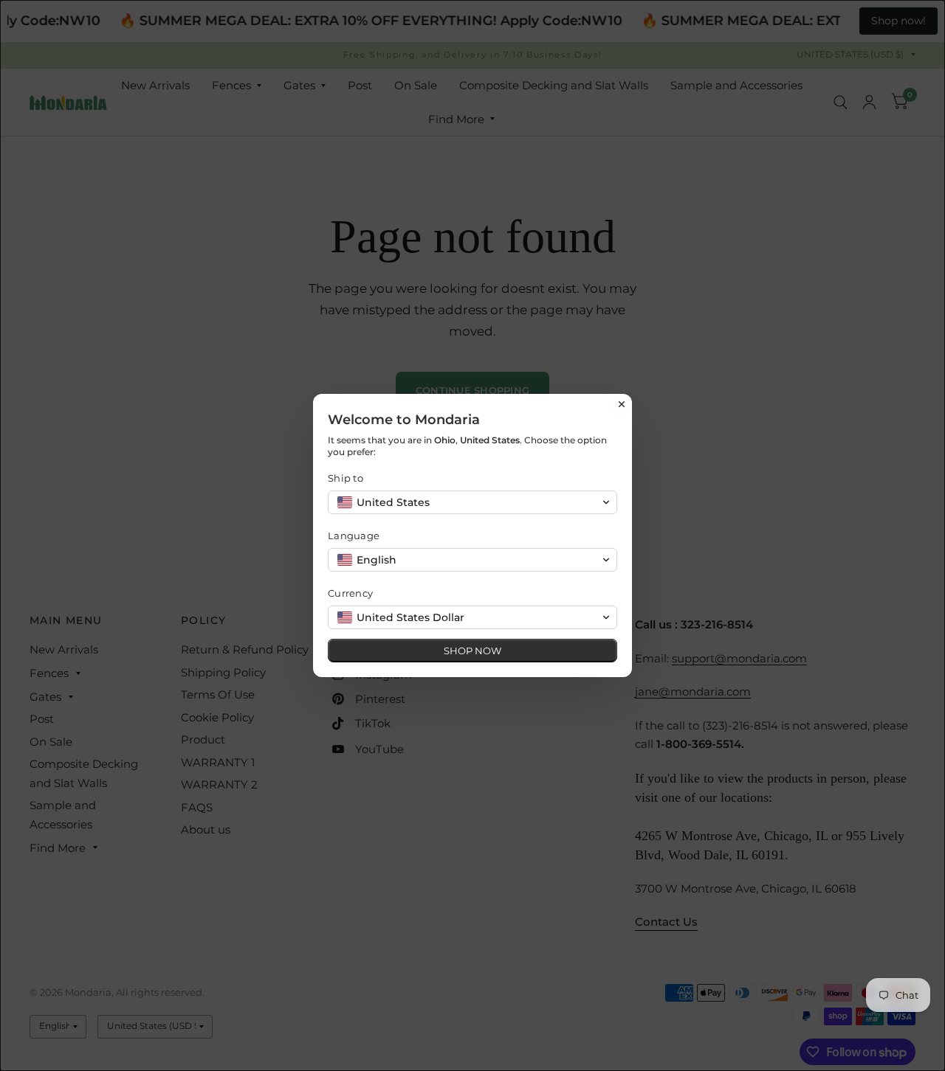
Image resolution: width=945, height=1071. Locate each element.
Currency (350, 593)
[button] (472, 502)
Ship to (345, 478)
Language (353, 535)
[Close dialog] (621, 404)
